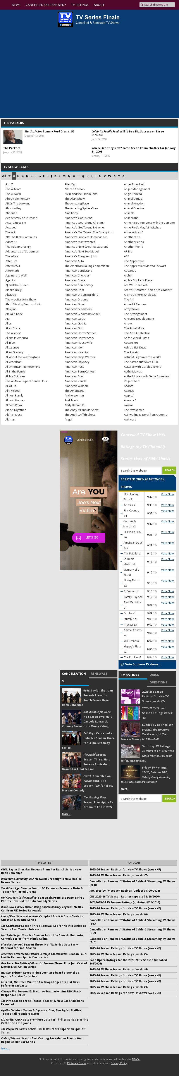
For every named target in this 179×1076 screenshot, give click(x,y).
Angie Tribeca (133, 194)
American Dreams (76, 299)
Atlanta (128, 386)
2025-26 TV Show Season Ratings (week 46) (119, 914)
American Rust (74, 367)
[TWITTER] (118, 5)
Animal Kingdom (134, 203)
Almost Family (14, 395)
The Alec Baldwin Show (20, 299)
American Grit (74, 328)
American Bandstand (78, 271)
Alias (8, 323)
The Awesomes (134, 410)
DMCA (136, 1059)
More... (66, 814)
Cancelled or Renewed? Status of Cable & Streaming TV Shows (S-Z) (132, 931)
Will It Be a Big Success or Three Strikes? (128, 133)
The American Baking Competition (87, 266)
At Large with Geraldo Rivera (143, 367)
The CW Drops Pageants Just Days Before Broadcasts (40, 983)
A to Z (9, 184)
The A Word (13, 194)
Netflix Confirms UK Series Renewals (42, 908)
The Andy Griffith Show (80, 415)
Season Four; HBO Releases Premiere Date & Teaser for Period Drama (42, 890)
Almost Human (15, 400)
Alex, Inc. (11, 309)
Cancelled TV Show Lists (143, 434)
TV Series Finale (76, 1063)
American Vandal (76, 381)
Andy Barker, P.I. (75, 405)
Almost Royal (13, 405)
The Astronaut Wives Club (141, 362)
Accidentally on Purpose (21, 218)
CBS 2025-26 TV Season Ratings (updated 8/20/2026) (125, 896)
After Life (11, 261)
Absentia (11, 213)
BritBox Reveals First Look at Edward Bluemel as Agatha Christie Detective (40, 974)
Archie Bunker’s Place (138, 280)
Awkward (130, 419)
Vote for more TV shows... (143, 664)
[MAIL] (133, 5)
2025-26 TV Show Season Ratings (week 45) (119, 954)
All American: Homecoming (22, 367)
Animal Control (133, 199)
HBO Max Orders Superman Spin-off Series (43, 1030)
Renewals (99, 673)
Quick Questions (158, 678)
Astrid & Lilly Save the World (142, 357)
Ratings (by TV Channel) (143, 446)
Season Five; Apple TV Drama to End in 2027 (98, 802)
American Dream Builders (81, 295)
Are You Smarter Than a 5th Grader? (148, 290)
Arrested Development (139, 319)
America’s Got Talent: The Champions (89, 232)
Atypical (129, 395)
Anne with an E (133, 232)
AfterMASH (12, 266)
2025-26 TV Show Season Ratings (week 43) (119, 987)
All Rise (10, 343)
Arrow (128, 323)
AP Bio (128, 251)
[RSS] (126, 5)
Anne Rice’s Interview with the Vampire (149, 223)
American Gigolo (75, 304)
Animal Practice (134, 208)
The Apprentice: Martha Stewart (145, 266)
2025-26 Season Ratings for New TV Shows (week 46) (125, 908)
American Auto (74, 261)
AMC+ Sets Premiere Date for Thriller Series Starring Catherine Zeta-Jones (44, 1021)
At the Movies (133, 371)
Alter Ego (70, 184)
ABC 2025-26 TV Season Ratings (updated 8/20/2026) (125, 890)
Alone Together (15, 410)
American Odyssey (77, 362)
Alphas (10, 419)
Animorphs (131, 218)
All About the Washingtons (22, 357)
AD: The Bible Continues (21, 237)
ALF (7, 319)
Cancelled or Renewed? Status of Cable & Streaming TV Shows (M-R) (132, 883)
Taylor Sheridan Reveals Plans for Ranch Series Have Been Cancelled (41, 871)
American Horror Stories (80, 333)
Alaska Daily (13, 290)
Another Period (134, 242)
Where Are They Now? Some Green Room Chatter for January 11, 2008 (134, 149)
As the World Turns (136, 338)
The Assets (131, 352)
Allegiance (12, 347)
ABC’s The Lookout (17, 203)
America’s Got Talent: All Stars (84, 223)
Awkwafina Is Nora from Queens (145, 415)
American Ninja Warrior (80, 357)
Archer (128, 275)
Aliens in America (16, 338)
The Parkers (11, 148)
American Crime (75, 280)
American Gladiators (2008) (82, 314)
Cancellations (74, 677)
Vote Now (167, 494)
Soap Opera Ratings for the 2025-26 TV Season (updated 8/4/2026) (128, 961)
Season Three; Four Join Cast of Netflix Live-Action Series (44, 965)
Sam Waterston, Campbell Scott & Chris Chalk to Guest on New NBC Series (42, 918)
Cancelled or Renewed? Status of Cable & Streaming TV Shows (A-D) (132, 940)
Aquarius (130, 271)
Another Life (132, 237)
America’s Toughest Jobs (81, 256)
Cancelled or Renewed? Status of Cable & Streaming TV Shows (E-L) (132, 921)
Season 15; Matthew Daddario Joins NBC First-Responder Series (41, 993)
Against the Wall (16, 275)
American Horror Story (79, 338)
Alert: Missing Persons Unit (23, 304)
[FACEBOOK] (112, 5)
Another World (133, 247)
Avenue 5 (130, 400)
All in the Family (15, 371)
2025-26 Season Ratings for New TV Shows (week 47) (155, 696)
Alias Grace (13, 328)
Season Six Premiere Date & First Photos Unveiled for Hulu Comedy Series (42, 899)
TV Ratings (130, 675)
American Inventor (77, 352)
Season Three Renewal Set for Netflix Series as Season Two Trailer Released (43, 927)
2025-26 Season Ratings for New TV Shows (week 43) (125, 981)
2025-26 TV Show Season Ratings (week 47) (157, 713)
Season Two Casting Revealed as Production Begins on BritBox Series (42, 1040)
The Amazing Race (77, 203)
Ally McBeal (12, 391)
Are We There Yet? (136, 285)
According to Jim (15, 223)
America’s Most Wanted (80, 242)
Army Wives (131, 309)
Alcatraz (10, 295)
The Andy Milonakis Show (81, 410)
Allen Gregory (14, 352)
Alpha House (13, 415)
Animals (129, 213)
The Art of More (134, 328)
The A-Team (13, 189)
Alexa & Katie (14, 314)
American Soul (74, 376)
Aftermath (12, 271)
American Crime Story (79, 285)
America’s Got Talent (78, 218)
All (4, 175)
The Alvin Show (75, 199)
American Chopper (77, 275)
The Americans (74, 391)
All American (13, 362)
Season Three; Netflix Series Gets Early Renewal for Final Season (39, 946)
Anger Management (137, 189)
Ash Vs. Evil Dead (135, 347)
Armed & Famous (135, 304)
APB (126, 256)
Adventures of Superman (22, 251)
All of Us (10, 386)
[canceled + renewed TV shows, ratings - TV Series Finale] (88, 19)
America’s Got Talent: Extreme (84, 227)
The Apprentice (134, 261)
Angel (68, 419)
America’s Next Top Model (82, 251)
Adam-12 (11, 242)
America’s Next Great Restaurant (86, 247)
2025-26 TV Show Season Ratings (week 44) (119, 969)
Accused (11, 227)
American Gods (75, 319)
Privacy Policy (119, 1063)
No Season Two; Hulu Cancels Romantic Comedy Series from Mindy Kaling (42, 936)
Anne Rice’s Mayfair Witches (142, 227)
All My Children (15, 376)
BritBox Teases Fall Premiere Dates (41, 1012)
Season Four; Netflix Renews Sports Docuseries (44, 955)
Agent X (10, 280)
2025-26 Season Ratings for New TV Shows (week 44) (125, 975)
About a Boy (13, 208)
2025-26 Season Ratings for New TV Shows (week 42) (125, 993)
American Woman (76, 386)
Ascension (131, 343)
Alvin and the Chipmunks (81, 194)
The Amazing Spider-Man (81, 208)
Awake (128, 405)
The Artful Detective (137, 333)
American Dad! (74, 290)
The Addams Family (18, 247)
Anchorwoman (74, 395)
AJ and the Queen (17, 285)
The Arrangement (135, 314)
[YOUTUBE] (103, 5)
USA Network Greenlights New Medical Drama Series (42, 880)
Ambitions (71, 213)
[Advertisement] (147, 830)
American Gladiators (78, 309)
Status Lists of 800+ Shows (145, 458)
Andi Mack (71, 400)
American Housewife (78, 343)
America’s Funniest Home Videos (86, 237)
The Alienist (13, 333)
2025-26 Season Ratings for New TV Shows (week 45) (125, 948)
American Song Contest (80, 371)
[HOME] (5, 5)
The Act (10, 232)
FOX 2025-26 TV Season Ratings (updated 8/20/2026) (125, 902)
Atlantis (129, 391)
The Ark (129, 299)
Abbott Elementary (17, 199)
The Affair (11, 256)
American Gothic (75, 323)
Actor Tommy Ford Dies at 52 (49, 131)
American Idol (74, 347)
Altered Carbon (75, 189)
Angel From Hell (134, 184)
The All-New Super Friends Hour (26, 381)
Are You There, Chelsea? (140, 295)
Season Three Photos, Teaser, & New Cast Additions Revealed (42, 1002)
